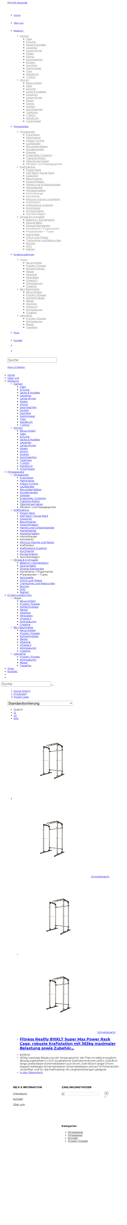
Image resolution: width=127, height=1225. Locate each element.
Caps (23, 386)
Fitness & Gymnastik (26, 560)
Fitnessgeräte (15, 471)
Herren (18, 427)
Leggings (25, 395)
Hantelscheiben (29, 533)
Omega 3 (25, 618)
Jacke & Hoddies (30, 439)
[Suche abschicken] (52, 685)
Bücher (24, 586)
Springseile (26, 577)
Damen (18, 383)
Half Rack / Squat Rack (34, 515)
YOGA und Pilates (31, 580)
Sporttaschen (28, 407)
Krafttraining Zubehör (33, 548)
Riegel (24, 609)
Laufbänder (27, 486)
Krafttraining (21, 510)
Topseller (25, 665)
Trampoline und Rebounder (37, 583)
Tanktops (26, 460)
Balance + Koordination (34, 562)
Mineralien (26, 615)
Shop (10, 668)
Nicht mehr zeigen (57, 1220)
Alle (16, 718)
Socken (24, 410)
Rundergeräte (29, 492)
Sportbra (25, 413)
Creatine (25, 624)
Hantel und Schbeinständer (37, 527)
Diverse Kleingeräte (32, 568)
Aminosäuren (28, 621)
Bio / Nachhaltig (23, 627)
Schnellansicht (100, 876)
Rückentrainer (29, 554)
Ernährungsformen (19, 595)
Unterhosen (27, 469)
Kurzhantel (27, 551)
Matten (24, 592)
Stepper (25, 495)
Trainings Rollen (30, 501)
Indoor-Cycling (29, 483)
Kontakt (12, 671)
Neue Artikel (28, 430)
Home (11, 375)
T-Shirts (24, 425)
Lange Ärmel (28, 398)
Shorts (24, 404)
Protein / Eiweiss (30, 604)
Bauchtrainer (28, 521)
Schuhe (25, 389)
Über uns (13, 378)
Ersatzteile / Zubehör (33, 498)
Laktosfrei (20, 653)
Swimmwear (27, 416)
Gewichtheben (29, 524)
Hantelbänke (28, 530)
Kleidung (13, 381)
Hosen (24, 401)
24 (15, 715)
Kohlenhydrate (29, 606)
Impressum (20, 1093)
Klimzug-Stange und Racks (37, 542)
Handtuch (26, 422)
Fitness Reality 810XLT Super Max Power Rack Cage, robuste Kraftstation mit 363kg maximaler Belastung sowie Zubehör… (68, 1043)
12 (15, 712)
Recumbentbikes (30, 489)
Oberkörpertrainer (31, 504)
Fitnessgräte (21, 474)
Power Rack (27, 513)
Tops (23, 419)
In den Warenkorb (31, 1072)
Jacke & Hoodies (30, 392)
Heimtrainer (27, 480)
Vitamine (25, 612)
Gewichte (26, 518)
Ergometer (27, 477)
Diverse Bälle (28, 565)
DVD (23, 589)
